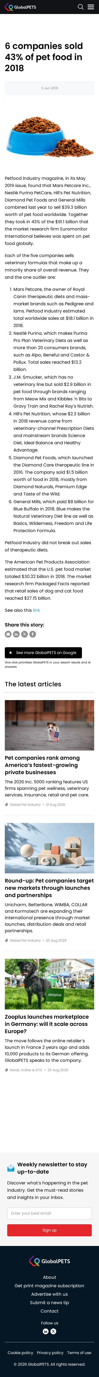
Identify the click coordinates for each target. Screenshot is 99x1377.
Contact (50, 1311)
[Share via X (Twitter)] (24, 634)
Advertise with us (49, 1294)
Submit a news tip (49, 1303)
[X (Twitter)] (53, 1331)
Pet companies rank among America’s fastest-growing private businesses (42, 765)
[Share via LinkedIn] (16, 634)
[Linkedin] (46, 1331)
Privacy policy (50, 1353)
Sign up (50, 1230)
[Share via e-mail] (8, 634)
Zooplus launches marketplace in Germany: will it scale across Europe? (47, 1024)
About (49, 1277)
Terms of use (79, 1353)
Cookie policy (20, 1353)
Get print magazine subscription (49, 1286)
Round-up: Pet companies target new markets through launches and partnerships (49, 888)
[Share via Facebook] (32, 634)
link (36, 610)
